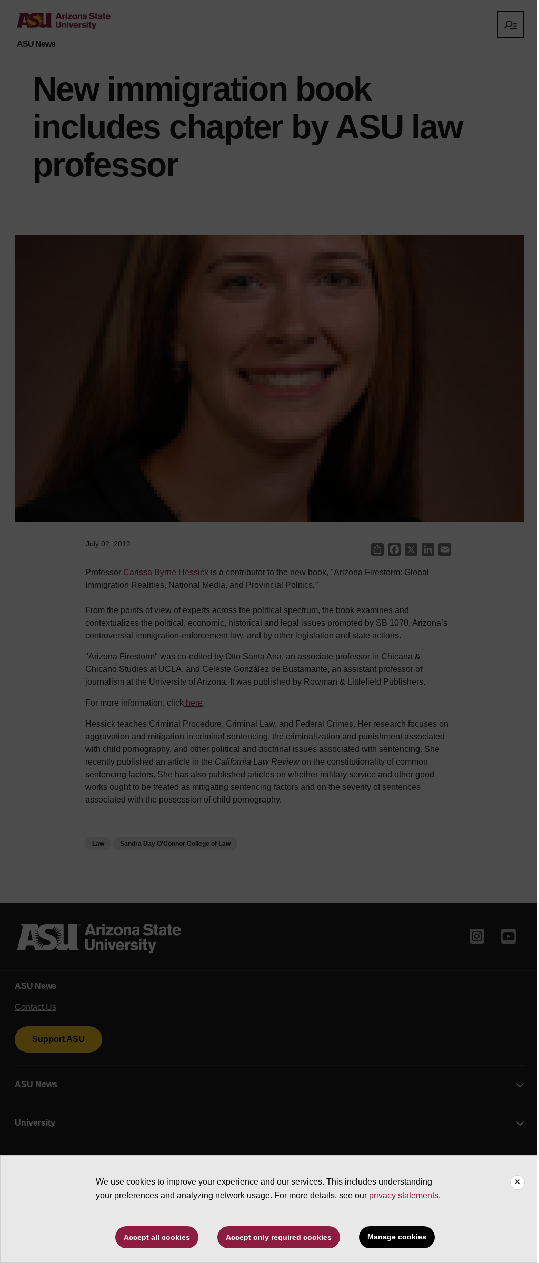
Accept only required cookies (279, 1237)
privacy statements (403, 1195)
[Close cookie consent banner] (517, 1182)
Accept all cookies (157, 1237)
